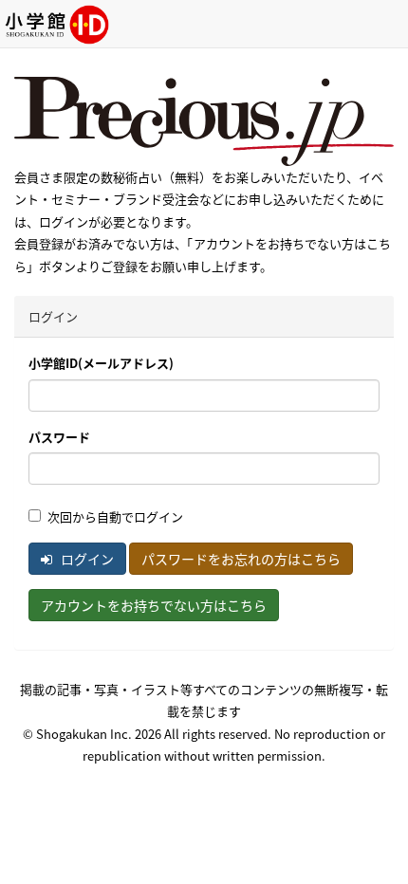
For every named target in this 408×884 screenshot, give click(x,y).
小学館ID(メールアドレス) (101, 363)
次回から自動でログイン (115, 516)
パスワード (59, 437)
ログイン (86, 558)
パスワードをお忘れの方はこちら (241, 558)
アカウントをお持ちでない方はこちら (154, 605)
